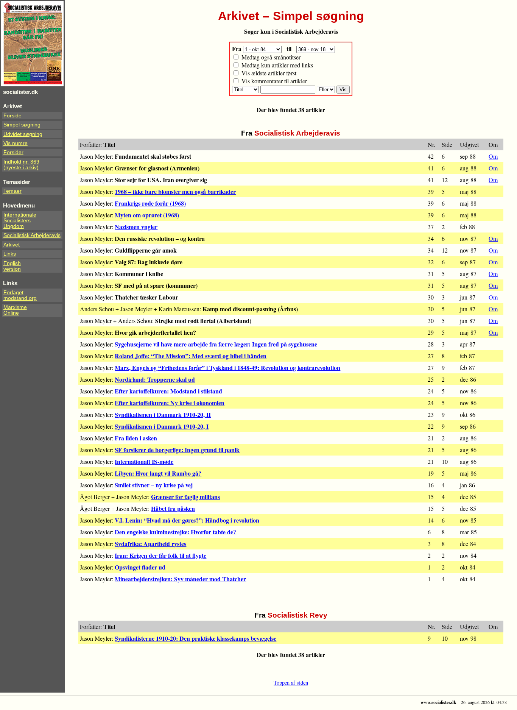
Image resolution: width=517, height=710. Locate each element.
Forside (12, 116)
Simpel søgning (21, 125)
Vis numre (15, 143)
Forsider (13, 152)
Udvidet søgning (22, 134)
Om (493, 156)
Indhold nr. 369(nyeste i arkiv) (21, 164)
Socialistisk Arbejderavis (32, 235)
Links (9, 254)
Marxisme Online (15, 310)
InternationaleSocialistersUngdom (19, 220)
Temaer (12, 191)
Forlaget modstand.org (20, 295)
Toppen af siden (291, 682)
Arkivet (11, 245)
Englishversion (12, 266)
